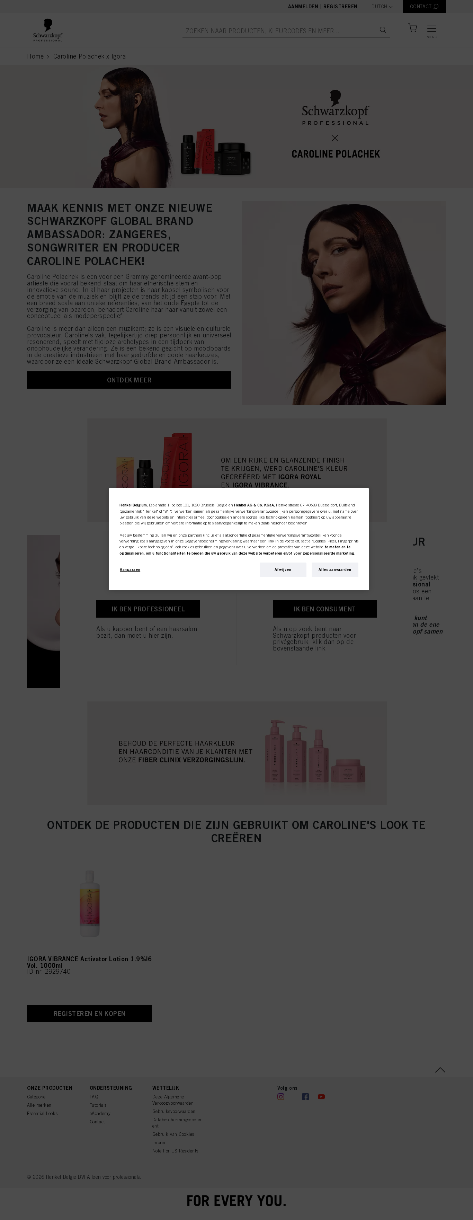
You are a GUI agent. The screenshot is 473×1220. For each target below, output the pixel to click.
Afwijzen (283, 569)
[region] (239, 539)
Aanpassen (130, 569)
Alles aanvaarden (335, 569)
